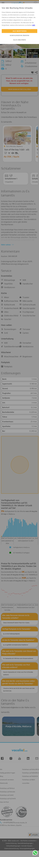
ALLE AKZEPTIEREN (19, 31)
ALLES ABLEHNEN (19, 40)
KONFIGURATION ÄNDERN (19, 35)
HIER (33, 25)
